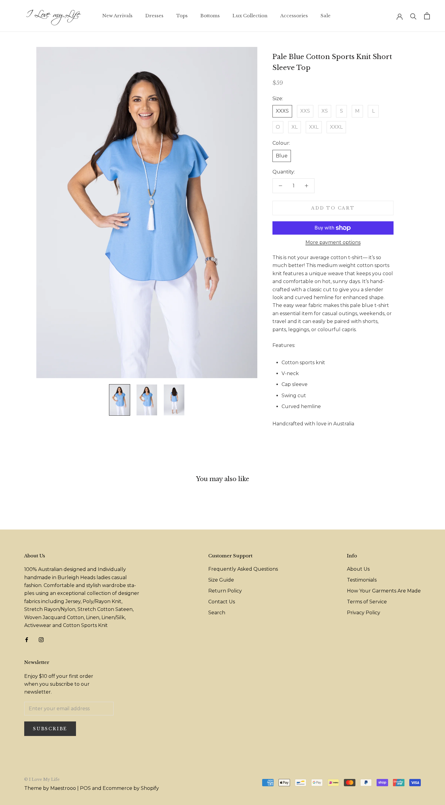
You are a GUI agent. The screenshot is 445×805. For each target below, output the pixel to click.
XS (324, 111)
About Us (358, 569)
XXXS (282, 111)
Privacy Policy (363, 612)
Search (216, 612)
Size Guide (221, 580)
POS (85, 788)
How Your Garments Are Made (384, 591)
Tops (182, 15)
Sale (326, 15)
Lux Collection (250, 15)
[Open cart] (427, 15)
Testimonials (362, 580)
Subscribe (50, 728)
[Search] (413, 16)
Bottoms (210, 15)
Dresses (154, 15)
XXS (305, 111)
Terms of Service (367, 602)
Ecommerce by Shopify (131, 788)
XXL (313, 127)
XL (295, 127)
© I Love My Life (42, 779)
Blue (282, 156)
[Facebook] (26, 639)
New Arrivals (117, 15)
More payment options (333, 242)
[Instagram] (41, 639)
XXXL (336, 127)
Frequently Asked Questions (243, 569)
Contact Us (221, 602)
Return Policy (225, 591)
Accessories (294, 15)
